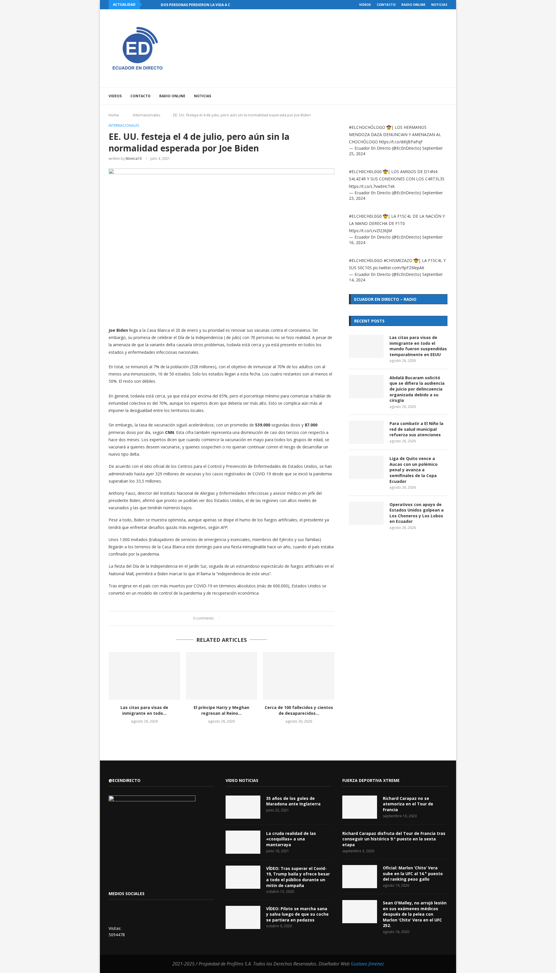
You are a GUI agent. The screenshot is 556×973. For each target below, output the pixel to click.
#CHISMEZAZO (398, 260)
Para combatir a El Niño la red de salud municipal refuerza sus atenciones (416, 429)
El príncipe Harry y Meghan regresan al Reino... (221, 710)
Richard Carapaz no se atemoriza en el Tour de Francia (408, 804)
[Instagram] (412, 96)
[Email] (424, 96)
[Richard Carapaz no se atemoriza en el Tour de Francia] (359, 807)
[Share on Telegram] (249, 618)
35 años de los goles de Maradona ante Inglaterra (293, 801)
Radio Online (413, 4)
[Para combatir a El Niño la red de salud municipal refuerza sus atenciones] (366, 432)
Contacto (386, 4)
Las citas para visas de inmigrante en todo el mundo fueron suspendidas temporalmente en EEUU (418, 346)
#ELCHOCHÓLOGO (367, 127)
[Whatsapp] (430, 96)
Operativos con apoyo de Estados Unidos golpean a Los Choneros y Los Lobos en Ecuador (416, 513)
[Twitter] (405, 96)
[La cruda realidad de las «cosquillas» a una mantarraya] (243, 842)
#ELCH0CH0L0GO (366, 260)
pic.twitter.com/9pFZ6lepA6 (398, 267)
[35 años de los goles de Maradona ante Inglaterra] (243, 807)
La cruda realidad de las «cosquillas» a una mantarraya (291, 839)
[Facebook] (399, 96)
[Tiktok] (436, 96)
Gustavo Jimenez (367, 964)
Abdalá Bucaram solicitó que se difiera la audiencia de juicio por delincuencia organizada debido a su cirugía (417, 389)
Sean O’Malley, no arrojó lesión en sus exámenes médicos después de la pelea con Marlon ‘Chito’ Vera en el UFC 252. (415, 914)
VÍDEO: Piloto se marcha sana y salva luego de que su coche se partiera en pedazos (297, 914)
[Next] (155, 4)
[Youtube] (418, 96)
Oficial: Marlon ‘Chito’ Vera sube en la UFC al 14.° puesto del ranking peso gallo (413, 873)
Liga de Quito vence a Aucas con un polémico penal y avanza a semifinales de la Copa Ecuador (413, 470)
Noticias (439, 4)
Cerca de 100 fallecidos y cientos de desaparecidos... (299, 710)
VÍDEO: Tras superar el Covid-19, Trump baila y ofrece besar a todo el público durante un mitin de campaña (298, 877)
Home (114, 115)
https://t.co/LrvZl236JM (370, 230)
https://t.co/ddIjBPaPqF (401, 141)
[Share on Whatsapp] (244, 618)
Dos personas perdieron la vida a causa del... (205, 4)
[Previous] (148, 4)
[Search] (444, 96)
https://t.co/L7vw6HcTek (372, 186)
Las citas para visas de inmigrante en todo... (144, 710)
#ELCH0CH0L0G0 (365, 171)
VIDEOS (365, 4)
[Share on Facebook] (227, 618)
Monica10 (134, 158)
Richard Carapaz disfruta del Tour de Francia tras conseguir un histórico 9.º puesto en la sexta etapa (393, 839)
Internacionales (146, 115)
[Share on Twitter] (233, 618)
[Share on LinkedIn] (238, 618)
